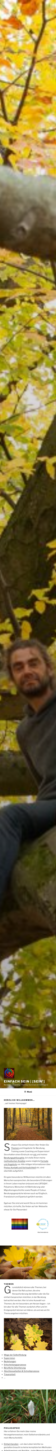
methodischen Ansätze (14, 1161)
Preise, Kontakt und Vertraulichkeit (20, 1167)
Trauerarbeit (9, 1374)
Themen (15, 1148)
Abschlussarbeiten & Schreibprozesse (21, 1371)
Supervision (9, 1358)
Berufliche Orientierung (15, 1368)
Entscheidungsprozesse (15, 1365)
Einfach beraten (11, 1444)
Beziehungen (10, 1361)
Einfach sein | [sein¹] (24, 1081)
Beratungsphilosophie (14, 1158)
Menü (29, 1092)
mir (35, 1154)
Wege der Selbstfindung (15, 1355)
